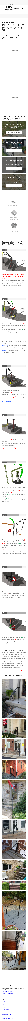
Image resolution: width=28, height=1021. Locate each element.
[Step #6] (14, 527)
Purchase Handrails (7, 991)
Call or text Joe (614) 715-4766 (13, 3)
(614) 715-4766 (6, 1009)
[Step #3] (14, 377)
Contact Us (22, 1)
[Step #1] (14, 261)
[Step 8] (14, 624)
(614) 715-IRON (6, 1011)
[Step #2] (14, 311)
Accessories (16, 1)
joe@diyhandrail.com (14, 4)
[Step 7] (14, 579)
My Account (6, 1)
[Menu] (17, 8)
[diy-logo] (12, 8)
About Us (5, 1005)
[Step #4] (14, 427)
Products (11, 1)
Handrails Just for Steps (8, 993)
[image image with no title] (14, 886)
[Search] (13, 8)
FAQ (4, 1001)
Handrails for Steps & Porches (10, 995)
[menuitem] (13, 8)
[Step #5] (14, 474)
